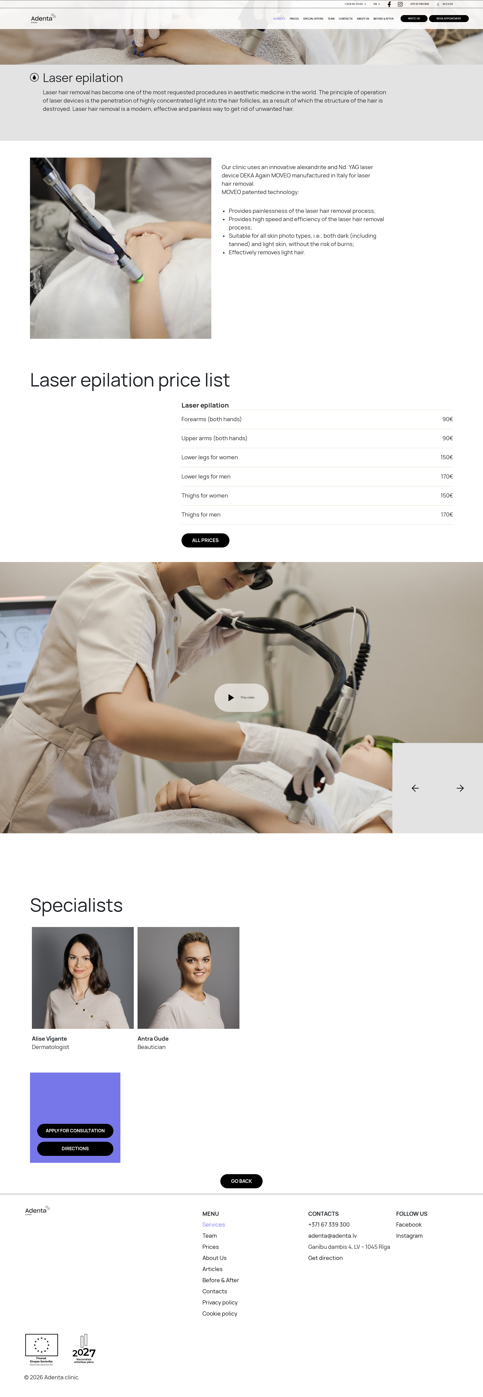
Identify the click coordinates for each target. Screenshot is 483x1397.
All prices (205, 540)
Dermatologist (50, 1043)
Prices (294, 19)
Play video (248, 697)
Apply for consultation (75, 1131)
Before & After (384, 19)
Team (331, 19)
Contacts (346, 19)
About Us (363, 19)
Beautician (153, 1043)
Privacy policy (220, 1303)
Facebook (409, 1225)
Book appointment (449, 19)
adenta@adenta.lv (332, 1236)
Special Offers (313, 19)
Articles (212, 1269)
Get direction (325, 1258)
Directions (75, 1149)
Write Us (414, 19)
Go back (241, 1181)
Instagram (409, 1236)
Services (279, 19)
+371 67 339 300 (419, 4)
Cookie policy (219, 1314)
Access (448, 4)
